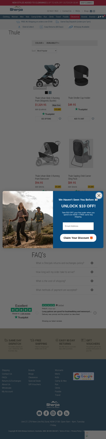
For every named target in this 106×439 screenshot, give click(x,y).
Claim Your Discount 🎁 (78, 237)
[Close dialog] (99, 195)
